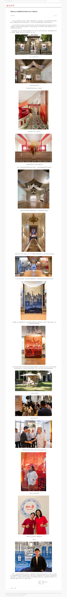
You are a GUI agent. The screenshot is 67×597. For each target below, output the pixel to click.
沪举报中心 (12, 594)
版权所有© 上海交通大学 (18, 594)
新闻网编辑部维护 (24, 594)
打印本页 (11, 588)
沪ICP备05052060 (8, 594)
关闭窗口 (15, 588)
